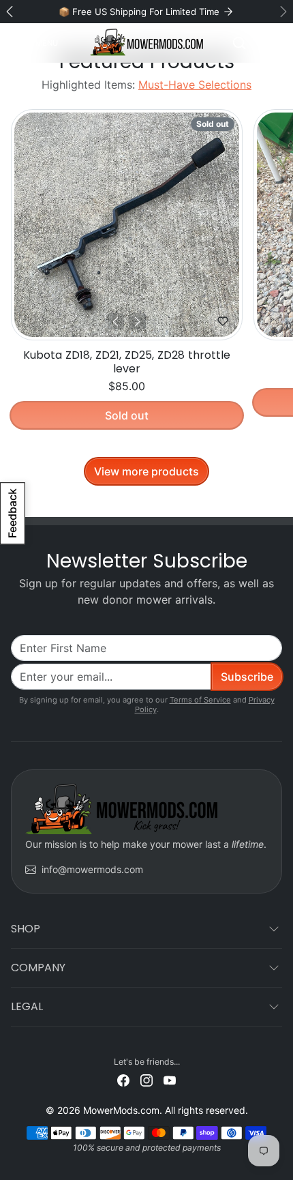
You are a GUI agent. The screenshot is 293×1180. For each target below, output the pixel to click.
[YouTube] (169, 1079)
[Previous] (116, 321)
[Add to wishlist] (222, 321)
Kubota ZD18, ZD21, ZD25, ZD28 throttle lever (126, 361)
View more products (146, 471)
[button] (37, 43)
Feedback (12, 513)
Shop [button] (25, 928)
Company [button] (38, 967)
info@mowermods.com (92, 869)
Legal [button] (27, 1006)
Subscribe (247, 676)
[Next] (138, 321)
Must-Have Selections (194, 84)
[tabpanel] (146, 294)
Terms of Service (200, 700)
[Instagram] (146, 1079)
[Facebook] (123, 1079)
